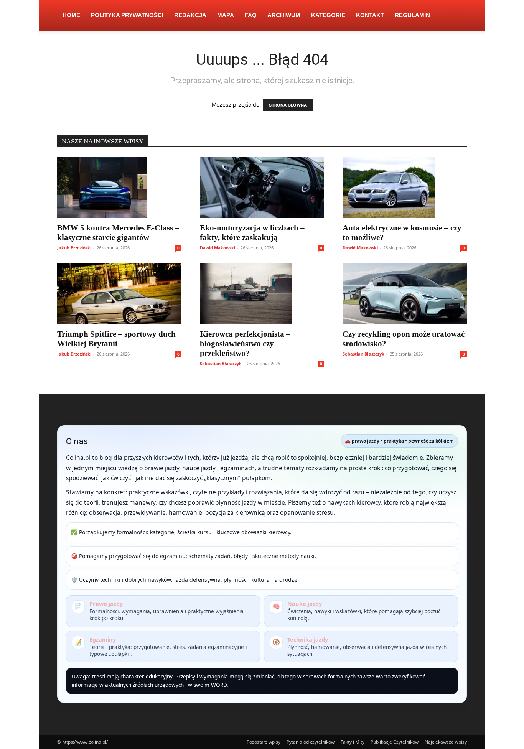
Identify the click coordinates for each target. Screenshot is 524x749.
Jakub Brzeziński (74, 247)
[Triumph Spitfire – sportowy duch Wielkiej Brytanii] (119, 293)
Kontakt (370, 15)
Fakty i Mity (352, 742)
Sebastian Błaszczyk (221, 363)
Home (71, 15)
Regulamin (412, 15)
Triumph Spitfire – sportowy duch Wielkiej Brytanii (116, 338)
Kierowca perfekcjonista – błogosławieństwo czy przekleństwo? (245, 343)
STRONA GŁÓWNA (288, 105)
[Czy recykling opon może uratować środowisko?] (405, 293)
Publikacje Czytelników (395, 742)
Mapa (225, 15)
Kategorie (328, 15)
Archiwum (283, 15)
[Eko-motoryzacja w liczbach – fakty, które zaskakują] (262, 187)
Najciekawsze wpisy (446, 742)
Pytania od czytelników (311, 742)
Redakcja (190, 15)
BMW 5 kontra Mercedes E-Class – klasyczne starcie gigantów (118, 232)
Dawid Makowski (217, 247)
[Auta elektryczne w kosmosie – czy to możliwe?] (405, 187)
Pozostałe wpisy (263, 742)
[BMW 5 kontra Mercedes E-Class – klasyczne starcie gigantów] (119, 187)
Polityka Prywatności (127, 15)
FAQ (251, 15)
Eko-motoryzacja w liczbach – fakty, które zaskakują (252, 232)
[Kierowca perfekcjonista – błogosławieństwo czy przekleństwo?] (262, 293)
